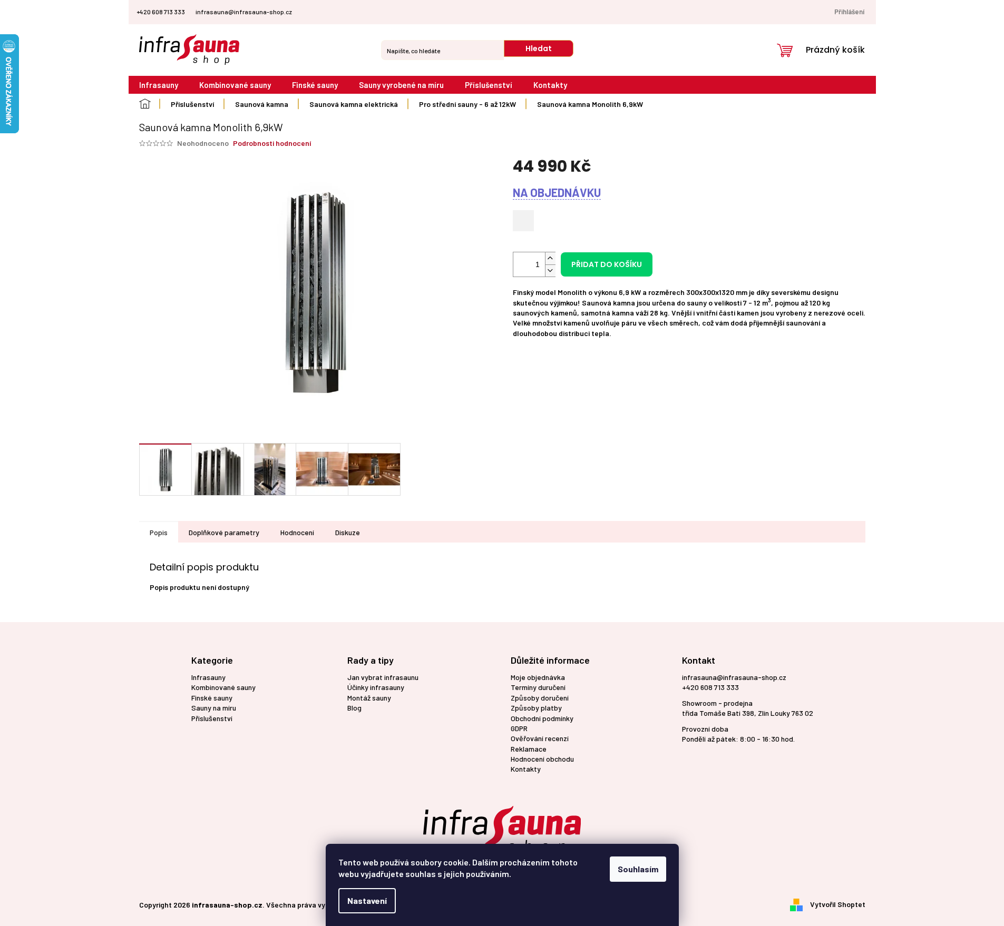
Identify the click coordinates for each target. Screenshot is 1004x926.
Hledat (538, 48)
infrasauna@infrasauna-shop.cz (734, 677)
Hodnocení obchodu (542, 758)
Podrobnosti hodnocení (272, 143)
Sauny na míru (213, 707)
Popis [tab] (159, 532)
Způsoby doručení (540, 697)
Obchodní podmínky (542, 718)
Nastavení (367, 900)
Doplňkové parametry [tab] (224, 532)
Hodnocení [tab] (297, 532)
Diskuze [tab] (347, 532)
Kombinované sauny (223, 687)
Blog (354, 707)
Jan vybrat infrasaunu (382, 677)
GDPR (519, 728)
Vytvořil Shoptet (837, 903)
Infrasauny (208, 677)
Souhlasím (638, 869)
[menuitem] (159, 85)
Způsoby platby (536, 707)
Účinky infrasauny (375, 687)
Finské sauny (211, 697)
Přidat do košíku (606, 264)
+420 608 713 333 (710, 687)
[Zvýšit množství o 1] (550, 258)
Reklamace (529, 748)
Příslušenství (211, 718)
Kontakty (526, 768)
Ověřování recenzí (540, 738)
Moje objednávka (538, 677)
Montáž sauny (369, 697)
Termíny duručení (538, 687)
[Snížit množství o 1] (550, 270)
